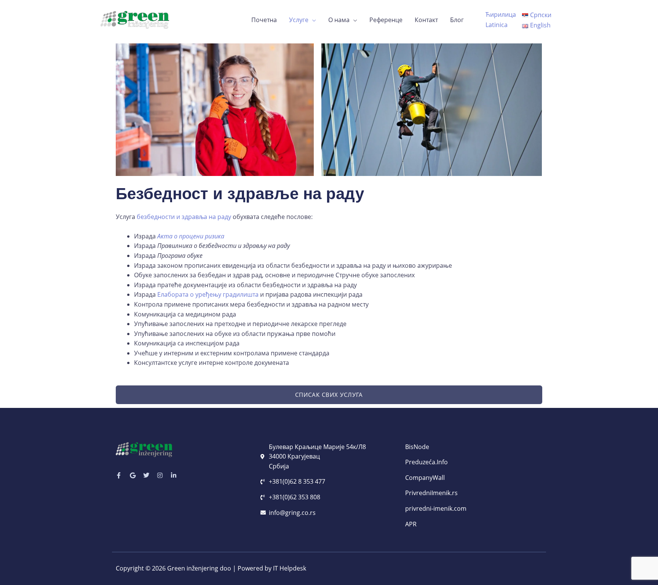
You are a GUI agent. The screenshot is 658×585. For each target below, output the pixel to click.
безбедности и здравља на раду (184, 217)
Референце (385, 20)
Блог (457, 20)
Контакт (426, 20)
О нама (339, 20)
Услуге (298, 20)
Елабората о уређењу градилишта (208, 294)
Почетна (264, 20)
